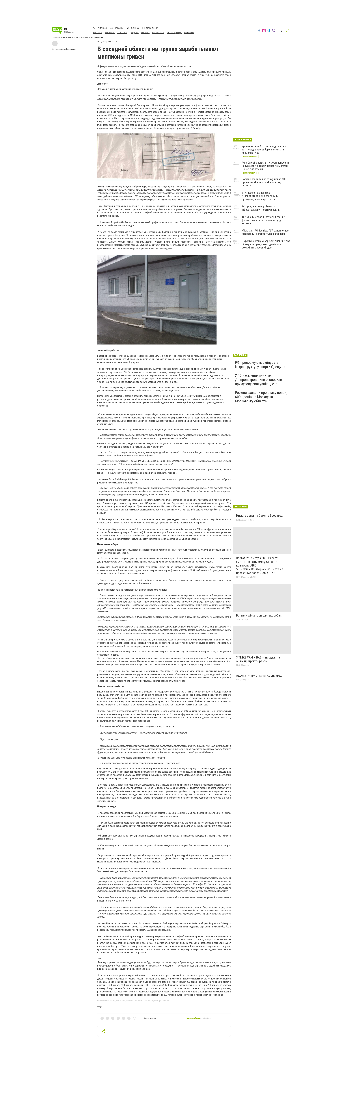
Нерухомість (110, 33)
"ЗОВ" (99, 1007)
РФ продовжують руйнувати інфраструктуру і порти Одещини (261, 208)
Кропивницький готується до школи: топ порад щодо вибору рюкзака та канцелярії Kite (264, 149)
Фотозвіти (145, 33)
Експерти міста (158, 33)
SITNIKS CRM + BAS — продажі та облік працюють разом (258, 659)
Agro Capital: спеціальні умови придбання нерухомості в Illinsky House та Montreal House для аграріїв (266, 166)
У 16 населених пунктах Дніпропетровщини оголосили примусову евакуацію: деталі (260, 196)
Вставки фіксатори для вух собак (259, 615)
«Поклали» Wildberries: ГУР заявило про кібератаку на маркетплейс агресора (265, 232)
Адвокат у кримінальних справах (259, 675)
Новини (119, 28)
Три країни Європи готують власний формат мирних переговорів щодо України (263, 220)
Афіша (135, 28)
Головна (102, 28)
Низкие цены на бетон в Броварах (259, 515)
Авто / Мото (122, 33)
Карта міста (97, 33)
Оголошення (189, 33)
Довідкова (134, 33)
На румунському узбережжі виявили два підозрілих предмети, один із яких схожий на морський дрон (266, 244)
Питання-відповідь (174, 33)
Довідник (152, 28)
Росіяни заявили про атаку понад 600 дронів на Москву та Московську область (264, 182)
